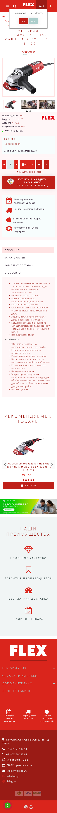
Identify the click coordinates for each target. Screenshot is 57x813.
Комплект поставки (19, 265)
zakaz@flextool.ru (17, 770)
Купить (28, 164)
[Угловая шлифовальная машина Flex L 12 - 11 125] (28, 77)
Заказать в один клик (30, 172)
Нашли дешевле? (12, 144)
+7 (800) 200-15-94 (16, 754)
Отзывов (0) (13, 272)
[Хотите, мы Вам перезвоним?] (7, 805)
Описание (12, 250)
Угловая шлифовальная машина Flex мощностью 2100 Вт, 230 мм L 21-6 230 (28, 466)
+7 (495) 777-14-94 (16, 749)
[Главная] (3, 16)
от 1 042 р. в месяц (32, 182)
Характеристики (16, 257)
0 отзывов (27, 54)
